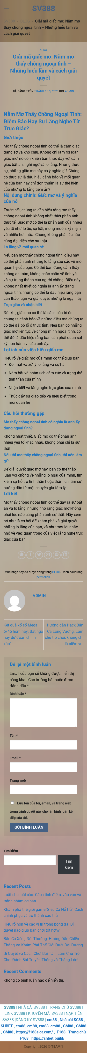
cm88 (52, 1019)
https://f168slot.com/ (34, 1032)
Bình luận (18, 694)
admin (69, 91)
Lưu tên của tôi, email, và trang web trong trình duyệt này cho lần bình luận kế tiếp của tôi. (41, 810)
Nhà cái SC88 (71, 1019)
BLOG (25, 21)
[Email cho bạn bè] (48, 555)
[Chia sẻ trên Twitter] (39, 555)
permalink (43, 577)
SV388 (9, 21)
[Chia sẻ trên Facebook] (30, 555)
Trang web (18, 781)
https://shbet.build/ (48, 1038)
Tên (14, 736)
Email (15, 758)
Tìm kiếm (11, 851)
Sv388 (43, 8)
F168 (61, 1032)
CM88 (68, 1026)
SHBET (7, 1026)
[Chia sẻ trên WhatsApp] (22, 555)
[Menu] (6, 8)
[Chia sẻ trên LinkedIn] (65, 555)
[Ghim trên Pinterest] (57, 555)
